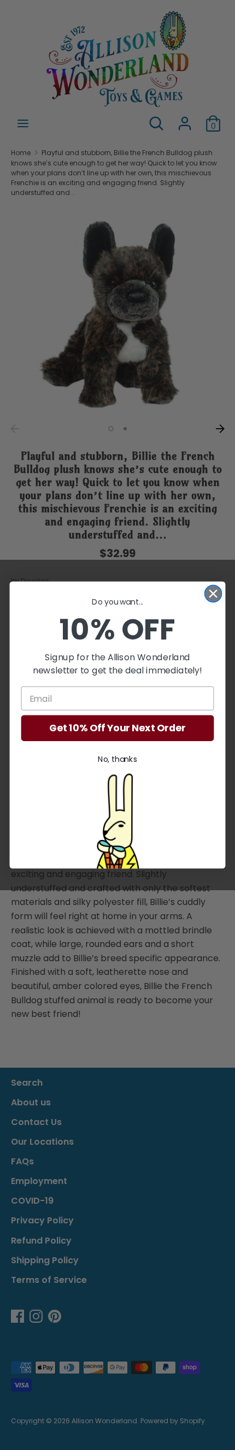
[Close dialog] (213, 593)
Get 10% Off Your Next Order (117, 728)
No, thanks (117, 759)
